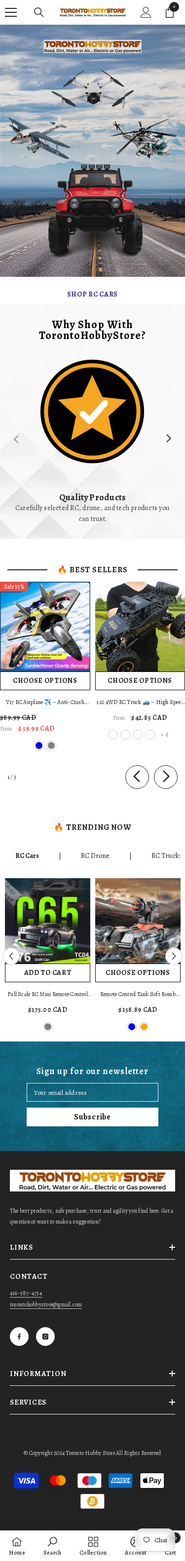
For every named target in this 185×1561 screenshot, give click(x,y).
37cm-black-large (138, 735)
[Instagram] (45, 1336)
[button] (11, 956)
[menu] (11, 12)
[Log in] (146, 12)
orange (144, 1027)
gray (51, 745)
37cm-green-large (150, 735)
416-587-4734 (26, 1293)
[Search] (39, 12)
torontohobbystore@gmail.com (46, 1304)
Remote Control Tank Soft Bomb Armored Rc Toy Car (138, 995)
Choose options (45, 680)
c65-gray (48, 1027)
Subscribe (92, 1117)
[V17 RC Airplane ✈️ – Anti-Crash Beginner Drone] (45, 627)
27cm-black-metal (113, 735)
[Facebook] (19, 1336)
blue (39, 745)
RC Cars (27, 855)
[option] (47, 956)
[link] (92, 439)
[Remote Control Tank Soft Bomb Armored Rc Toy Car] (138, 921)
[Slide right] (168, 439)
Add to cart (48, 972)
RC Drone (95, 855)
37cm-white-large (125, 735)
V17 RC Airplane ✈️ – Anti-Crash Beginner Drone (45, 702)
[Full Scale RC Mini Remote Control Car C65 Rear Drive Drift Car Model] (47, 921)
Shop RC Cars (92, 294)
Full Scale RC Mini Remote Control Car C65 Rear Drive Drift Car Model (47, 995)
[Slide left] (137, 777)
